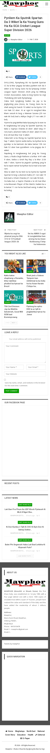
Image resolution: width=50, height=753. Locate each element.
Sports (7, 35)
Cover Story (10, 735)
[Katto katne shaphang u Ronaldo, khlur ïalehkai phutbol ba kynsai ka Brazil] (13, 266)
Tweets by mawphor (12, 644)
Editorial (41, 735)
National (41, 731)
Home (10, 731)
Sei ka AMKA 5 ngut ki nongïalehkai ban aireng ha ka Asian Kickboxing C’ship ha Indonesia (37, 238)
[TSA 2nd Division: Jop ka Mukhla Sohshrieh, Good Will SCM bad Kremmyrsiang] (13, 297)
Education (21, 735)
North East (31, 731)
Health (30, 735)
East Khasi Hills (25, 505)
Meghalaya (19, 731)
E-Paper (26, 738)
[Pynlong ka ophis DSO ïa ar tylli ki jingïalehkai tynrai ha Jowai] (36, 297)
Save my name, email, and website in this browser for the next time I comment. (25, 384)
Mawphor (9, 749)
